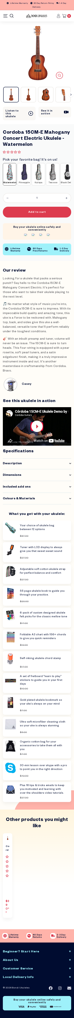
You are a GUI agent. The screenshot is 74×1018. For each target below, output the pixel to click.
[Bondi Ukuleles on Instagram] (60, 988)
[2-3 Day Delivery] (53, 936)
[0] (65, 16)
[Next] (71, 94)
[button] (12, 152)
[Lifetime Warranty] (5, 936)
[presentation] (68, 174)
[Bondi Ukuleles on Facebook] (51, 988)
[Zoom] (59, 75)
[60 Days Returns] (29, 936)
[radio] (9, 174)
